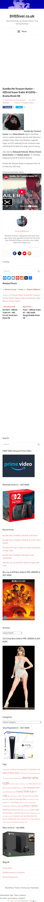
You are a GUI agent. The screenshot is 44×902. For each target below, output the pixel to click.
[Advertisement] (22, 60)
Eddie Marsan (18, 788)
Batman (16, 769)
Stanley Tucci (20, 816)
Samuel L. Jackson (14, 813)
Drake (32, 784)
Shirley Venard (14, 301)
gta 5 (10, 796)
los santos (26, 802)
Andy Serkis (7, 769)
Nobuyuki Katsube (28, 298)
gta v (22, 796)
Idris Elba (29, 796)
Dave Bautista (16, 778)
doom (25, 784)
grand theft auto (9, 792)
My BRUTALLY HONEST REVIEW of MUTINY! (20, 536)
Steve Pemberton (24, 819)
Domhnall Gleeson (16, 784)
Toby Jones (8, 822)
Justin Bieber (16, 802)
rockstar (26, 810)
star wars (32, 816)
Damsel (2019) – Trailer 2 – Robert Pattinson (23, 289)
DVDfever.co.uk (22, 16)
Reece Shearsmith (15, 810)
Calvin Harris (23, 773)
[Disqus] (22, 349)
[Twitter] (19, 253)
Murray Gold (18, 806)
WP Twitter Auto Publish (14, 901)
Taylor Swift (35, 819)
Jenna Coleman (17, 799)
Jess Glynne (30, 799)
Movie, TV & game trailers (24, 103)
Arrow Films (7, 868)
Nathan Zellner (14, 298)
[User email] (29, 253)
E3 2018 (9, 788)
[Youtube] (24, 253)
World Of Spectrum (10, 877)
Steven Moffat (9, 819)
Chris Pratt (7, 778)
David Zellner (18, 295)
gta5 (15, 796)
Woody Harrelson (20, 822)
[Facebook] (15, 253)
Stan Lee (9, 816)
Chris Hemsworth (34, 773)
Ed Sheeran (32, 787)
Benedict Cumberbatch (30, 769)
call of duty (11, 772)
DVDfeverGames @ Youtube (14, 873)
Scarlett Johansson (31, 813)
